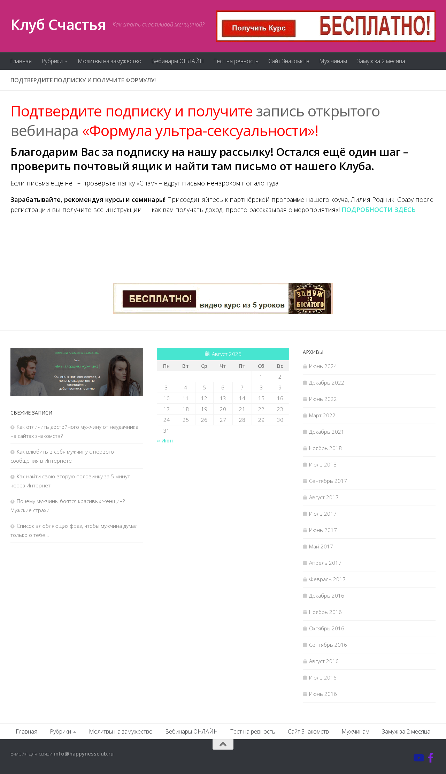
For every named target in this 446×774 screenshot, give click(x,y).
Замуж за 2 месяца (381, 61)
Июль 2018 (323, 464)
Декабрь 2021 (326, 431)
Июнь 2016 (323, 693)
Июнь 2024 (323, 366)
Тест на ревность (236, 61)
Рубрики (52, 61)
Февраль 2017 (327, 579)
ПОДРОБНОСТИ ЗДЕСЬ (378, 209)
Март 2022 (322, 415)
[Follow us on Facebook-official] (431, 758)
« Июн (165, 440)
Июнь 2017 (323, 529)
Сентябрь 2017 (328, 480)
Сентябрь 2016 (328, 644)
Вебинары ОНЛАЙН (177, 61)
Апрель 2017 (325, 562)
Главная (21, 61)
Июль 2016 (323, 677)
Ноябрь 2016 (325, 611)
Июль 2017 (323, 513)
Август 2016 (324, 661)
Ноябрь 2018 (325, 448)
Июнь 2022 (323, 398)
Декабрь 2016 (326, 595)
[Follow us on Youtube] (418, 758)
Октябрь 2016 (326, 628)
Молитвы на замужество (109, 61)
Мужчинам (333, 61)
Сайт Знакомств (288, 61)
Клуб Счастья (58, 24)
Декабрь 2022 (326, 382)
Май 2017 (321, 546)
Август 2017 (324, 497)
